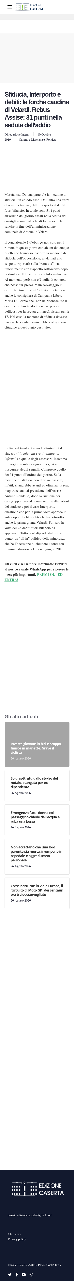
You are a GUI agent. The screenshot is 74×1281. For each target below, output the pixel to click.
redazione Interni (18, 134)
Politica (51, 139)
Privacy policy (17, 1239)
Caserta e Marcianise (32, 139)
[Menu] (10, 7)
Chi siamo (14, 1234)
